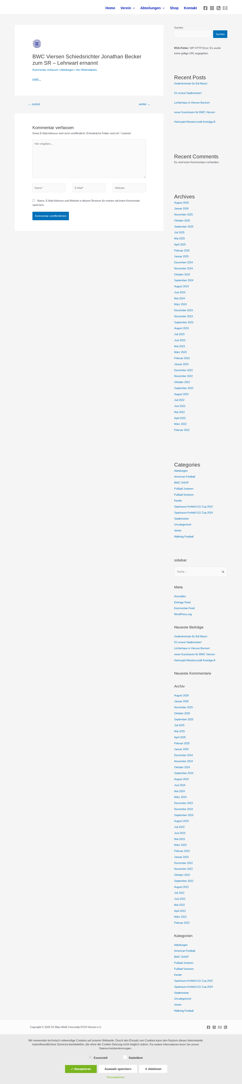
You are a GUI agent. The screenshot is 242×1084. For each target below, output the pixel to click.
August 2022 (181, 394)
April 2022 (180, 418)
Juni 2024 (179, 292)
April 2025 (180, 244)
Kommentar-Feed (184, 608)
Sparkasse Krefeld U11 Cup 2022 (193, 506)
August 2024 (181, 286)
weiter (144, 104)
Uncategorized (182, 524)
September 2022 (183, 388)
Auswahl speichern (118, 1069)
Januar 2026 (181, 208)
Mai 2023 (179, 346)
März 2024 (180, 304)
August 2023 (181, 328)
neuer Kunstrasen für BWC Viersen (194, 112)
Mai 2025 (179, 238)
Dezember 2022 (183, 370)
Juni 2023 (179, 340)
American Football (184, 476)
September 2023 (183, 322)
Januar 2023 (181, 364)
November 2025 (183, 214)
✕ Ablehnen (153, 1069)
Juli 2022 (179, 399)
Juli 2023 (179, 334)
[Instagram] (212, 8)
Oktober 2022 (182, 382)
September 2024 (183, 280)
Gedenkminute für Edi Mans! (190, 83)
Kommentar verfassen (45, 69)
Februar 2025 (182, 250)
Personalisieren (116, 1077)
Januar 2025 (181, 256)
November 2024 (183, 268)
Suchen (178, 27)
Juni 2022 (179, 405)
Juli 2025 (179, 232)
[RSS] (218, 8)
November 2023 (183, 316)
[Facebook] (205, 8)
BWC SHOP (181, 482)
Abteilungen (150, 8)
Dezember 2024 (183, 262)
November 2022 (183, 376)
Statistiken (136, 1057)
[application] (133, 8)
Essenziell (100, 1057)
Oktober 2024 (182, 274)
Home (110, 8)
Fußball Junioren (183, 488)
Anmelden (180, 596)
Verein (125, 8)
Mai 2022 (179, 412)
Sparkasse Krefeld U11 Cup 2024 (193, 512)
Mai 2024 (179, 298)
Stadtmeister (181, 518)
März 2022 (180, 423)
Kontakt (190, 8)
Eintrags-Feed (182, 602)
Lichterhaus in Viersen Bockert (192, 102)
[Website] (129, 188)
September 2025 (183, 226)
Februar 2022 (182, 429)
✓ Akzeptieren (81, 1069)
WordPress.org (183, 614)
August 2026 (181, 202)
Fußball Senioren (184, 494)
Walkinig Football (183, 536)
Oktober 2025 (182, 220)
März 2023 (180, 352)
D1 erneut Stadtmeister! (188, 93)
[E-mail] (225, 8)
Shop (174, 8)
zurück (34, 104)
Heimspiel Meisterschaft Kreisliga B (194, 121)
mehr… (36, 79)
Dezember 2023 (183, 310)
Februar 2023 (182, 358)
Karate (178, 500)
